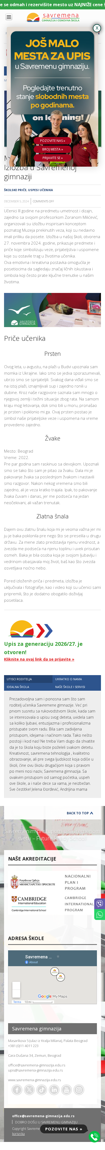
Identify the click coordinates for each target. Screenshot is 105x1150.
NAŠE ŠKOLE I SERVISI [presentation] (70, 687)
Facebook (17, 1090)
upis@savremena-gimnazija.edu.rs (35, 1070)
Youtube (66, 1090)
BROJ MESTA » (52, 149)
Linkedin (54, 1090)
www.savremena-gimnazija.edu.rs (34, 1079)
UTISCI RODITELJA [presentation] (19, 679)
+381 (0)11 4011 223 (23, 1045)
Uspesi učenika (40, 190)
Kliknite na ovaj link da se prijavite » (39, 659)
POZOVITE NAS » (52, 140)
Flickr (79, 1090)
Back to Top (78, 813)
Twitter (29, 1090)
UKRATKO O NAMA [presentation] (68, 679)
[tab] (28, 679)
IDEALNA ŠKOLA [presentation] (18, 687)
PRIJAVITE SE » (53, 158)
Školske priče (15, 190)
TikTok (42, 1090)
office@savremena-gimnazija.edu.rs (36, 1065)
